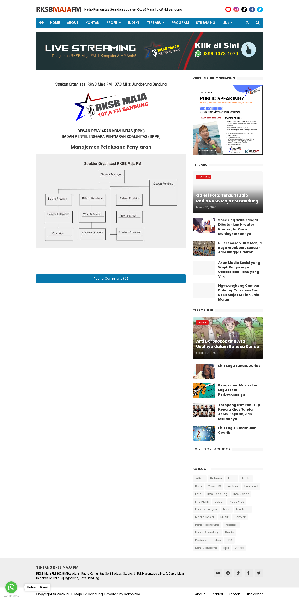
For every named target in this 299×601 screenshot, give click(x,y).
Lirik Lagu (242, 509)
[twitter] (260, 9)
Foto (198, 494)
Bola (198, 486)
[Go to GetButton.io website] (11, 596)
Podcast (231, 524)
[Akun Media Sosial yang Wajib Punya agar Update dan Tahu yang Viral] (204, 268)
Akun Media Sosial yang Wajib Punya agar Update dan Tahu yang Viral (239, 270)
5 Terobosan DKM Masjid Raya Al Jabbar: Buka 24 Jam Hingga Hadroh (240, 247)
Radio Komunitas (208, 540)
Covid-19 (214, 486)
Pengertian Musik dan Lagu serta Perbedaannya (237, 390)
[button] (247, 23)
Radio (229, 532)
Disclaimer (254, 594)
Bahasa (216, 478)
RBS (229, 540)
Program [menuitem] (180, 22)
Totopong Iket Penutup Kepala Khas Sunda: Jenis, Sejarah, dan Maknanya (239, 412)
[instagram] (236, 9)
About (200, 594)
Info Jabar (241, 494)
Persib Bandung (207, 524)
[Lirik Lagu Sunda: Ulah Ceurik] (204, 433)
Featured (251, 486)
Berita (246, 478)
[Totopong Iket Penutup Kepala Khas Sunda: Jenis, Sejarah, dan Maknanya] (204, 410)
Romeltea (132, 594)
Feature (232, 486)
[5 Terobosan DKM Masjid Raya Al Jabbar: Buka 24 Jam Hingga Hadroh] (204, 248)
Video (239, 548)
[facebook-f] (252, 9)
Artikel (199, 478)
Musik (224, 517)
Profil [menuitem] (112, 22)
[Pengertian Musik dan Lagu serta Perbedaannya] (204, 390)
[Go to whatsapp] (11, 587)
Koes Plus (237, 501)
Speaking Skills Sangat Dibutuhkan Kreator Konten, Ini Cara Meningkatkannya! (238, 227)
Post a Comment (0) (111, 278)
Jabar (219, 501)
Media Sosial (204, 517)
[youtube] (228, 9)
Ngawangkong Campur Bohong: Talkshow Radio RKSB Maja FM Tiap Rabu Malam (240, 292)
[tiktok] (244, 9)
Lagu (226, 509)
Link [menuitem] (225, 22)
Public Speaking (207, 532)
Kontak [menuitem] (92, 22)
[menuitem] (41, 23)
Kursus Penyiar (206, 509)
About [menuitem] (72, 22)
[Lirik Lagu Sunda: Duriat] (204, 371)
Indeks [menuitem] (134, 22)
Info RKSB (202, 501)
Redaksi (217, 594)
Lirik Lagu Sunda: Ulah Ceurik (237, 430)
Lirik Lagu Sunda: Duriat (239, 366)
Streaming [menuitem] (205, 22)
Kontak (234, 594)
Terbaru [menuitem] (154, 22)
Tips (226, 548)
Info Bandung (217, 494)
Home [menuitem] (55, 22)
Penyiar (240, 517)
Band (232, 478)
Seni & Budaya (206, 548)
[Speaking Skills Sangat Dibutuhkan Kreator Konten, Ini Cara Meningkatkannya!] (204, 225)
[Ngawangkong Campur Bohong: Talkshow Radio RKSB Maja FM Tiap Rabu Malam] (204, 290)
